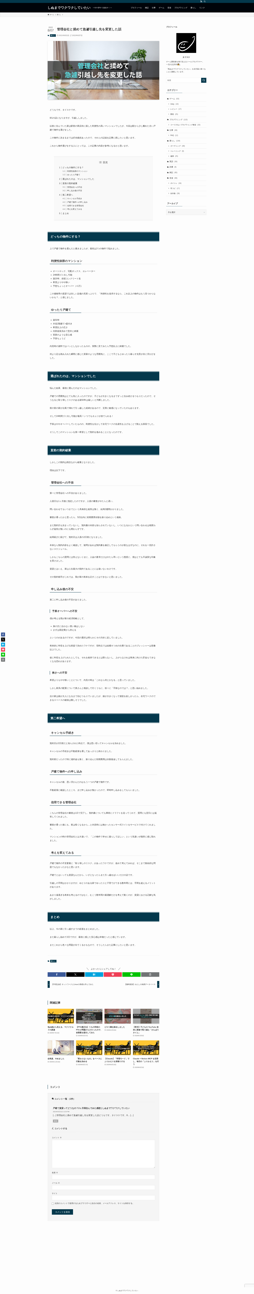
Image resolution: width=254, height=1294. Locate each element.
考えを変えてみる (74, 209)
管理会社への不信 (74, 187)
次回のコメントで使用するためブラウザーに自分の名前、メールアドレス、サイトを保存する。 (94, 1203)
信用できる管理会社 (75, 206)
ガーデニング (177, 146)
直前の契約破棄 (69, 183)
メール (56, 1183)
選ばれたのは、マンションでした (78, 179)
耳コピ (175, 188)
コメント (57, 1137)
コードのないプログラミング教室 (185, 125)
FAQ (174, 135)
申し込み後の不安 (74, 191)
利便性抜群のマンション (77, 171)
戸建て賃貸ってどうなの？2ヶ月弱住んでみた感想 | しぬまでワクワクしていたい (91, 1108)
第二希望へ (67, 195)
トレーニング (177, 151)
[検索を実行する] (203, 80)
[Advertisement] (127, 1259)
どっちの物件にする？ (73, 167)
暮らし (53, 35)
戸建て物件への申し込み (77, 202)
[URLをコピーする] (150, 974)
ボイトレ (175, 183)
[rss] (201, 1)
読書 (172, 167)
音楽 (173, 178)
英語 (173, 161)
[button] (57, 974)
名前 (55, 1173)
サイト (54, 1193)
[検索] (204, 1)
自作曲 (175, 193)
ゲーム (174, 99)
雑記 (173, 172)
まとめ (65, 213)
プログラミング (178, 119)
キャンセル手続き (74, 198)
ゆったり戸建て (73, 175)
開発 (174, 114)
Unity (174, 104)
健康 (174, 156)
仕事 (173, 130)
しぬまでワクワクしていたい (69, 7)
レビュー (175, 109)
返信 (55, 1121)
